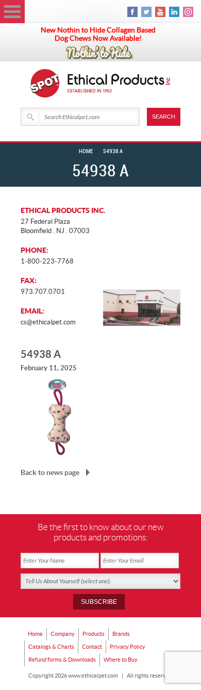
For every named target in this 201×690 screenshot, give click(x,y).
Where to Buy (121, 659)
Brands (121, 634)
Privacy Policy (127, 647)
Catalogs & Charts (51, 647)
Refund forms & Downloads (62, 659)
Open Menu (12, 11)
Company (63, 634)
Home (86, 152)
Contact (92, 647)
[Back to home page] (119, 83)
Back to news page (50, 472)
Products (93, 634)
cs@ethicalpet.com (48, 322)
